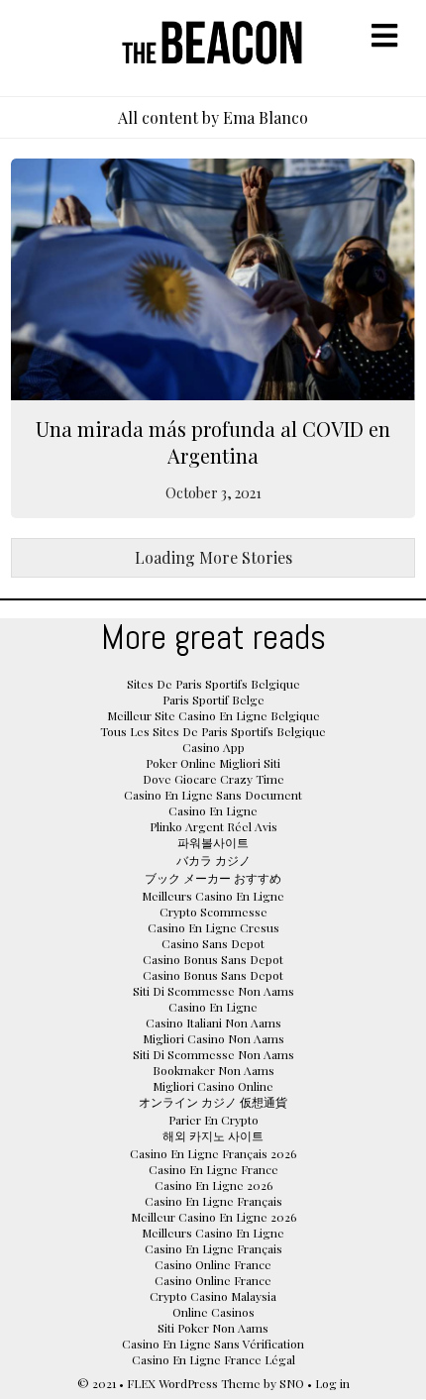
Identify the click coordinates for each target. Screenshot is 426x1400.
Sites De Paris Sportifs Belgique (213, 684)
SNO (291, 1383)
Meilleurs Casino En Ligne (213, 896)
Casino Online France (213, 1264)
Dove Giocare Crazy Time (213, 779)
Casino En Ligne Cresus (213, 927)
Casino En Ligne (213, 810)
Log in (332, 1383)
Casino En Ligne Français (213, 1201)
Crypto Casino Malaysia (213, 1296)
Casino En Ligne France (213, 1169)
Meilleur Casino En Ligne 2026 (213, 1217)
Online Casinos (213, 1312)
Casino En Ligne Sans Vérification (213, 1343)
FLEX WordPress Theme (194, 1383)
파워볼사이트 (213, 842)
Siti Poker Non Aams (213, 1328)
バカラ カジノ (213, 860)
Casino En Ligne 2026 (213, 1185)
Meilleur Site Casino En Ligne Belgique (213, 715)
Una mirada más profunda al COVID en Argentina (213, 442)
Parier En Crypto (213, 1120)
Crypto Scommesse (213, 911)
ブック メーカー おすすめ (213, 878)
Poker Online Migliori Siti (213, 763)
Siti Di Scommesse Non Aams (213, 991)
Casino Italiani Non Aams (213, 1022)
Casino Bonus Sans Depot (213, 959)
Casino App (213, 747)
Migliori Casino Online (213, 1086)
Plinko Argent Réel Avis (213, 826)
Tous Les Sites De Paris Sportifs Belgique (213, 731)
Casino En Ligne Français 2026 (213, 1153)
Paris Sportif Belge (213, 699)
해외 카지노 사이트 (213, 1135)
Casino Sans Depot (213, 943)
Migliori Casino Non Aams (213, 1038)
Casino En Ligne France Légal (213, 1359)
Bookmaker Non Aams (213, 1070)
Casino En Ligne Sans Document (213, 795)
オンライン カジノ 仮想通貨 (213, 1102)
